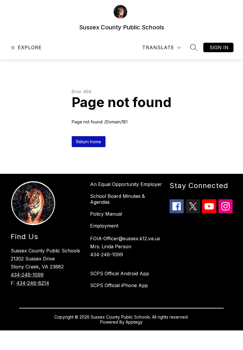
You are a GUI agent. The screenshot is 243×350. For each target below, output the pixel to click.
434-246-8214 (32, 283)
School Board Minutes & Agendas (117, 199)
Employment (104, 226)
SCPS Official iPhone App (119, 285)
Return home (88, 141)
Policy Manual (106, 214)
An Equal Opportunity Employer (126, 184)
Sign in (219, 47)
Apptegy (134, 321)
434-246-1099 (27, 275)
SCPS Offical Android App (119, 273)
